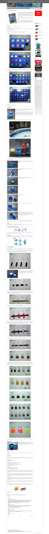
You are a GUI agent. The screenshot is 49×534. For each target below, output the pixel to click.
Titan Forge (39, 107)
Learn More (37, 1)
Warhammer (36, 89)
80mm (36, 99)
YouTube (36, 96)
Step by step (36, 85)
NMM (40, 112)
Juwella (39, 95)
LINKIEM (24, 32)
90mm (35, 104)
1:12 (36, 93)
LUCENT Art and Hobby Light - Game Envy (39, 25)
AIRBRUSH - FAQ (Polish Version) (40, 31)
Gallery (15, 8)
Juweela (36, 95)
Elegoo (36, 98)
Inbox (17, 8)
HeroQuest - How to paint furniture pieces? (39, 35)
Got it (40, 1)
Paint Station (22, 119)
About (21, 8)
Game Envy (36, 106)
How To (10, 8)
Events (19, 8)
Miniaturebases (39, 100)
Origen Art (36, 103)
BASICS (35, 94)
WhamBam (37, 108)
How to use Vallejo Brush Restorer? (39, 29)
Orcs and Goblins (39, 94)
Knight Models (39, 102)
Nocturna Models (39, 91)
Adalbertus (38, 104)
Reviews (13, 8)
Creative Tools (39, 101)
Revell (9, 496)
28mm (38, 93)
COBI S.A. (30, 483)
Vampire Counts (38, 114)
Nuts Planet (38, 82)
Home (8, 8)
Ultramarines (37, 97)
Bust (35, 83)
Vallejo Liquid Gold (24, 338)
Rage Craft (37, 113)
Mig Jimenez (36, 100)
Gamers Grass (39, 99)
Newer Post (8, 516)
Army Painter (39, 88)
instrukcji (8, 227)
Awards (24, 8)
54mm (40, 85)
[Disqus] (20, 506)
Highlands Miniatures (40, 106)
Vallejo (11, 236)
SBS (38, 92)
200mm (40, 97)
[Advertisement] (24, 524)
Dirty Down (39, 105)
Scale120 (40, 113)
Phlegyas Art (38, 103)
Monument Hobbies (38, 112)
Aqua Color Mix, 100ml (9, 30)
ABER (36, 101)
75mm (39, 87)
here (18, 18)
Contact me (36, 59)
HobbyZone (27, 119)
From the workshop (38, 86)
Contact (26, 8)
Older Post (31, 516)
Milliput (40, 96)
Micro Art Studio (39, 98)
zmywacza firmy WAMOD (27, 28)
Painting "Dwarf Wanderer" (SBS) (39, 38)
